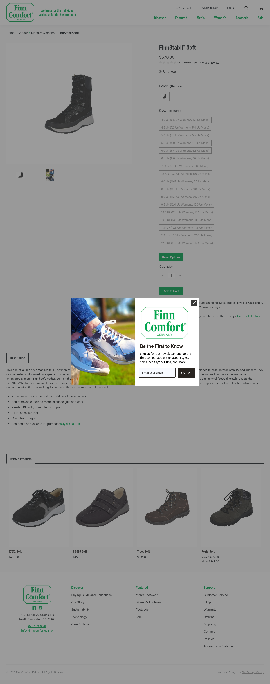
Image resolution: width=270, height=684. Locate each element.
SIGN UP (186, 372)
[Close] (194, 302)
